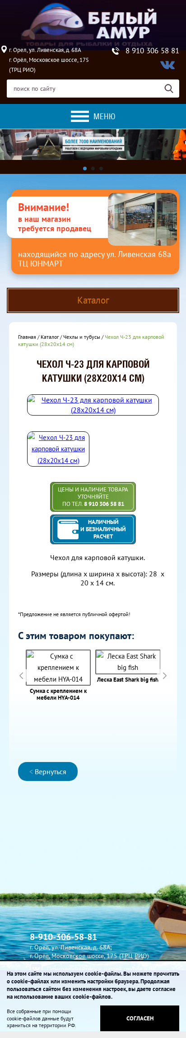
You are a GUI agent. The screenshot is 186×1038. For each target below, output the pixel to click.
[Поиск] (171, 88)
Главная (27, 336)
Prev (21, 675)
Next (164, 675)
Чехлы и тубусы (81, 336)
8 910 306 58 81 (152, 51)
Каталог (50, 336)
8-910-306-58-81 (63, 936)
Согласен (139, 1018)
